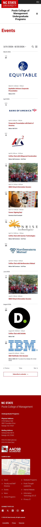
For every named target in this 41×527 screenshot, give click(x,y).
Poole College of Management (20, 15)
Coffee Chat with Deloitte (17, 333)
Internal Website (29, 490)
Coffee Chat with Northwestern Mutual (22, 263)
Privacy (14, 523)
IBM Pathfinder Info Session (18, 356)
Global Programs (9, 497)
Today (20, 368)
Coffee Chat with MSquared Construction (23, 156)
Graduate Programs (30, 480)
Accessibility (5, 523)
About (6, 480)
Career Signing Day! (15, 212)
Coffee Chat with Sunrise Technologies (22, 236)
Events (6, 490)
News (6, 493)
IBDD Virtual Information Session (20, 187)
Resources (21, 523)
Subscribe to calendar (19, 374)
